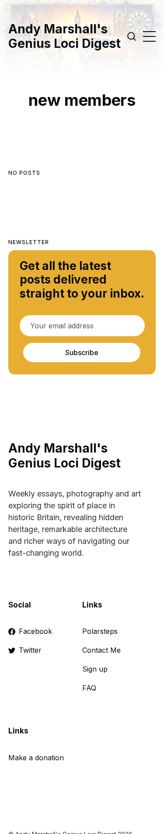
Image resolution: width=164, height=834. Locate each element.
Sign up (95, 669)
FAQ (89, 687)
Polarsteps (100, 631)
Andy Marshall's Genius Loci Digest (64, 36)
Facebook (35, 631)
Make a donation (36, 757)
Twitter (30, 650)
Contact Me (101, 650)
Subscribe (81, 352)
